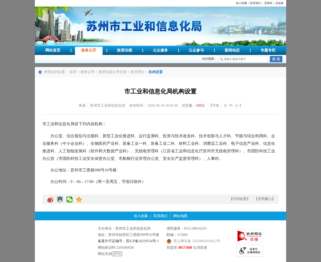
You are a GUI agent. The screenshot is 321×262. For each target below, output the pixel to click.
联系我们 (255, 3)
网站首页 (52, 50)
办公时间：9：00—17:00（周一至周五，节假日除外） (98, 181)
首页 (72, 72)
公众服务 (160, 50)
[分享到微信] (69, 201)
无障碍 (268, 3)
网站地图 (180, 216)
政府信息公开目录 (113, 72)
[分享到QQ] (60, 201)
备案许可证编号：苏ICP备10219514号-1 (128, 241)
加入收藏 (241, 3)
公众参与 (196, 50)
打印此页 (240, 199)
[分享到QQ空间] (79, 201)
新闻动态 (232, 50)
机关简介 (138, 72)
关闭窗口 (265, 199)
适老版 (279, 3)
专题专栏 (268, 50)
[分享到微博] (50, 201)
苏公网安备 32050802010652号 (197, 241)
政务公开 (88, 50)
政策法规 (124, 50)
